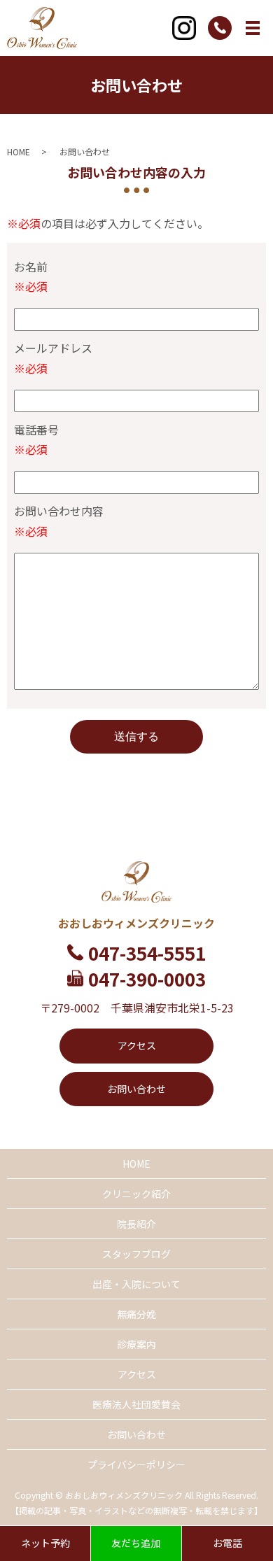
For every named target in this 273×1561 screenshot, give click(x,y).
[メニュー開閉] (253, 28)
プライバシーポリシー (137, 1464)
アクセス (137, 1045)
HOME (18, 151)
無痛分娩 (136, 1314)
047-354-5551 (147, 953)
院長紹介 (136, 1224)
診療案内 (136, 1344)
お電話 (227, 1543)
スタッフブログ (136, 1254)
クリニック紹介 (136, 1194)
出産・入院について (136, 1284)
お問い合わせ (136, 1089)
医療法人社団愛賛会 (136, 1404)
